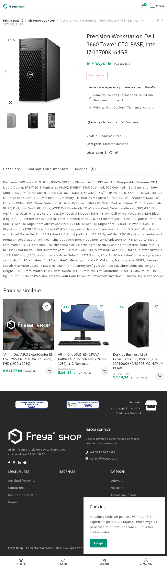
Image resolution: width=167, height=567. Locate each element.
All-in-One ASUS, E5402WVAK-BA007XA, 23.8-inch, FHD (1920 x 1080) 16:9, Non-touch (82, 359)
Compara (131, 122)
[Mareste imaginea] (10, 102)
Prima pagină (13, 20)
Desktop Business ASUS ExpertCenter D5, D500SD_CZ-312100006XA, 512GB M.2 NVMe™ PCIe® (138, 361)
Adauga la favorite (104, 122)
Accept (98, 543)
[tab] (11, 169)
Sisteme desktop (41, 20)
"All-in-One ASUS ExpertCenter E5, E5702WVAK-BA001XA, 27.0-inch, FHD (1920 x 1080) (28, 359)
